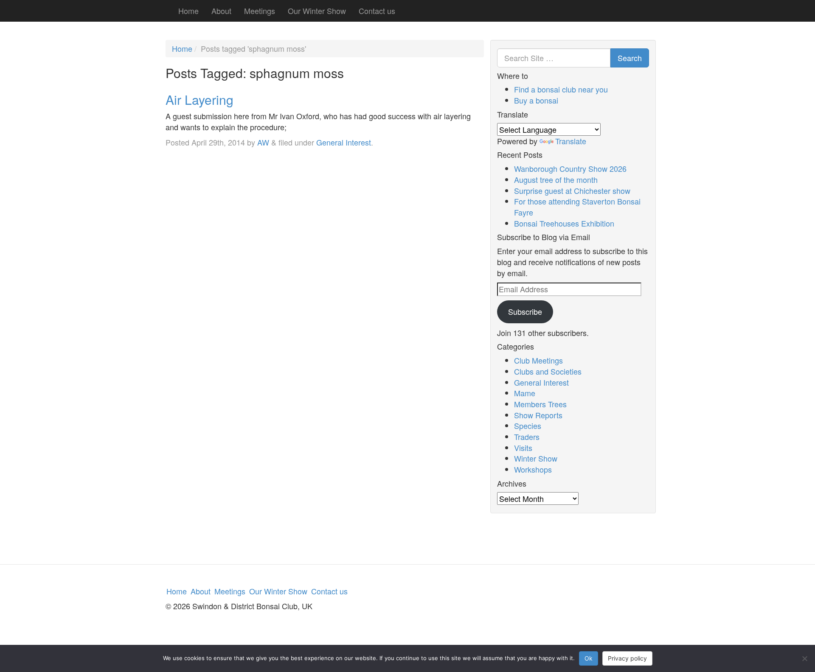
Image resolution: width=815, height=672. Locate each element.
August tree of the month (556, 179)
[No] (804, 658)
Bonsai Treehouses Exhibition (564, 223)
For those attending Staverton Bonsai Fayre (577, 207)
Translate (570, 140)
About (221, 10)
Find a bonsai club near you (561, 89)
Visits (523, 447)
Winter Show (535, 458)
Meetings (259, 10)
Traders (527, 436)
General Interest (343, 142)
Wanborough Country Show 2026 (570, 168)
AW (263, 142)
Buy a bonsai (536, 100)
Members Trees (540, 403)
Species (527, 425)
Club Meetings (538, 360)
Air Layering (199, 99)
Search (630, 57)
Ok (589, 658)
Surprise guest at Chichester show (572, 190)
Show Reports (538, 414)
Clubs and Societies (548, 371)
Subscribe (525, 311)
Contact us (377, 10)
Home (188, 10)
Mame (524, 392)
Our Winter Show (317, 10)
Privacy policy (627, 658)
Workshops (533, 469)
